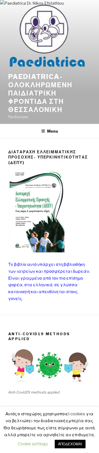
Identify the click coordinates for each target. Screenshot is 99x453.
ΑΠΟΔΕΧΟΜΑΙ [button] (70, 444)
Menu (52, 131)
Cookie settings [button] (33, 443)
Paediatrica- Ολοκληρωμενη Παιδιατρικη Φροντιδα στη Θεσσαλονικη (40, 93)
